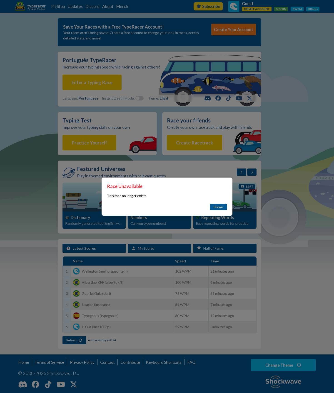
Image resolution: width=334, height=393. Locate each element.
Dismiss (218, 207)
